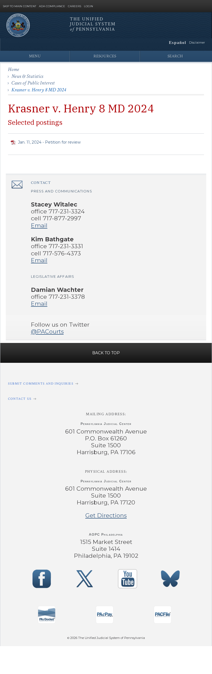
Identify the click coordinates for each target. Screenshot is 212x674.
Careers (74, 6)
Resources (105, 56)
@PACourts (47, 331)
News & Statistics (27, 76)
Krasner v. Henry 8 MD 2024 (38, 89)
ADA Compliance (52, 6)
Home (13, 69)
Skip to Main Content (19, 6)
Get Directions (106, 515)
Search (175, 56)
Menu (35, 56)
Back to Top (106, 352)
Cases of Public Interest (33, 83)
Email (39, 225)
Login (88, 6)
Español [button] (177, 42)
